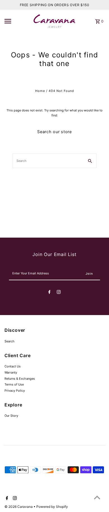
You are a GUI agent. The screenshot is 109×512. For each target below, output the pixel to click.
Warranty (10, 372)
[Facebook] (49, 293)
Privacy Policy (14, 390)
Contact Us (12, 366)
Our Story (11, 416)
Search (9, 341)
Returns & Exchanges (19, 379)
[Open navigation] (17, 21)
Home (40, 91)
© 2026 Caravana (19, 506)
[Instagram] (59, 293)
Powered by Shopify (52, 506)
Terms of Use (14, 384)
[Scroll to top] (97, 497)
